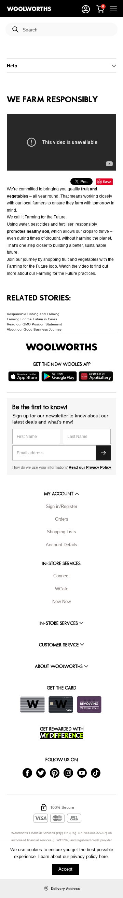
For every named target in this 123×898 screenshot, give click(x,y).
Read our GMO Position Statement (34, 324)
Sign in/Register (61, 506)
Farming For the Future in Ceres (32, 319)
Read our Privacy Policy (90, 467)
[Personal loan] (89, 704)
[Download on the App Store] (24, 376)
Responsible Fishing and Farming (33, 314)
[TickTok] (95, 772)
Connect (61, 575)
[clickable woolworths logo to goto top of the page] (61, 347)
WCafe (61, 588)
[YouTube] (82, 772)
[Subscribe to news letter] (103, 452)
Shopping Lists (61, 531)
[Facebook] (27, 772)
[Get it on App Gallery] (97, 376)
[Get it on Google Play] (60, 376)
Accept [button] (65, 869)
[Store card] (32, 704)
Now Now (61, 601)
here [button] (103, 856)
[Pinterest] (54, 772)
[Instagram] (68, 772)
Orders (61, 519)
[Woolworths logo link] (29, 8)
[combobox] (67, 29)
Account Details (61, 544)
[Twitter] (41, 772)
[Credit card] (60, 704)
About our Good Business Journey (34, 329)
